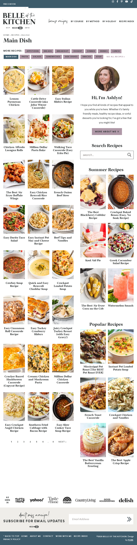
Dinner (91, 51)
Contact (48, 536)
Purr (130, 540)
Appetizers (33, 51)
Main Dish (11, 56)
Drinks (104, 51)
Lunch (116, 51)
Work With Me (64, 536)
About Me (35, 536)
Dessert (78, 51)
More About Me (106, 131)
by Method (93, 21)
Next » (62, 441)
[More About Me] (107, 78)
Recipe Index (126, 21)
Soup (99, 56)
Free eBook (9, 4)
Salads (37, 56)
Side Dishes (71, 56)
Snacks (87, 56)
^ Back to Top (11, 536)
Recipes (15, 35)
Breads (48, 51)
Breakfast (62, 51)
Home (6, 35)
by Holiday (109, 21)
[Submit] (129, 155)
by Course (77, 21)
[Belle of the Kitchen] (19, 21)
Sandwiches (53, 56)
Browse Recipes (58, 21)
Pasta (25, 56)
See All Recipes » (116, 56)
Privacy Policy (12, 539)
